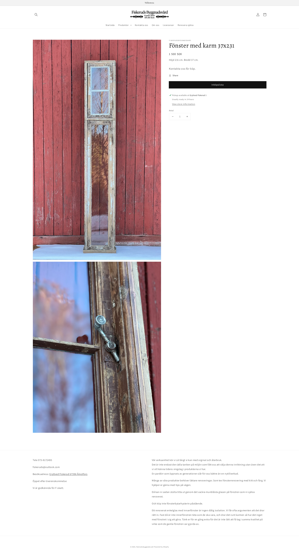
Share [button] (175, 75)
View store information (183, 104)
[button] (36, 14)
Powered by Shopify (161, 547)
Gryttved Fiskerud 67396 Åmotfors (68, 474)
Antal (171, 110)
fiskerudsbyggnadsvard (145, 547)
